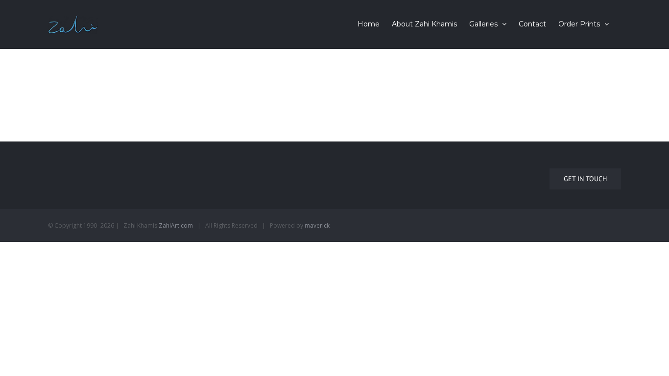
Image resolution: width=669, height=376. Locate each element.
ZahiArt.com (176, 225)
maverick (317, 225)
